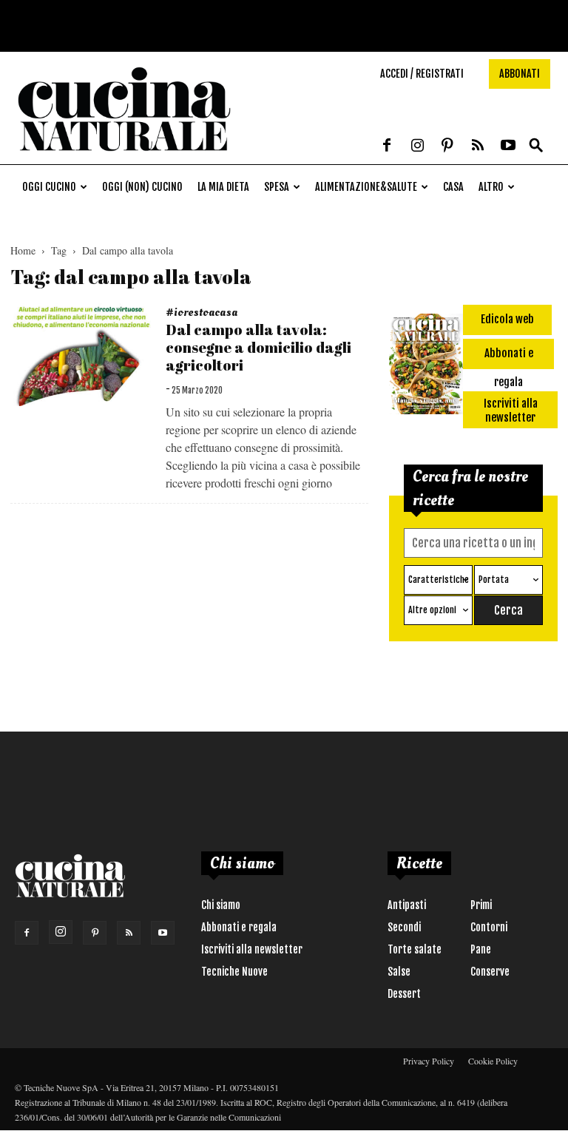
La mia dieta (223, 186)
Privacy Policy (428, 1061)
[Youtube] (508, 146)
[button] (536, 146)
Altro (491, 186)
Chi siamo (220, 905)
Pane (480, 949)
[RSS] (478, 146)
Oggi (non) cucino (142, 186)
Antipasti (407, 905)
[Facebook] (387, 146)
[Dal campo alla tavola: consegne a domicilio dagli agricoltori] (81, 354)
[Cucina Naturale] (124, 156)
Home (23, 250)
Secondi (404, 927)
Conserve (490, 971)
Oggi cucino (49, 186)
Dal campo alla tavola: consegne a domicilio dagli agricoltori (258, 347)
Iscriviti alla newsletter (251, 949)
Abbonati (519, 73)
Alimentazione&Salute (366, 186)
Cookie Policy (493, 1061)
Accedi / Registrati (422, 73)
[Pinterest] (447, 146)
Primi (481, 905)
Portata (494, 579)
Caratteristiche (438, 579)
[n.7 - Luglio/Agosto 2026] (426, 366)
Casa (453, 186)
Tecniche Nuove (234, 971)
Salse (399, 971)
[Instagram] (417, 146)
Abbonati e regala (239, 927)
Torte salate (415, 949)
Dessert (404, 993)
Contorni (488, 927)
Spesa (276, 186)
